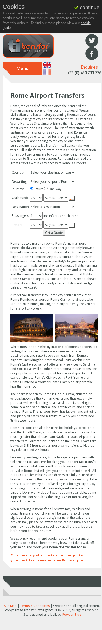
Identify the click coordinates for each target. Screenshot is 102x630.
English (47, 65)
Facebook (91, 53)
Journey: (18, 189)
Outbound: (20, 198)
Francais (47, 72)
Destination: (20, 207)
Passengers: (20, 216)
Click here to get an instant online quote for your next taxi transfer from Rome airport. (49, 557)
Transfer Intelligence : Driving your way (28, 46)
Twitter (91, 40)
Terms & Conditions (35, 606)
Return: (17, 225)
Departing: (19, 182)
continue (88, 7)
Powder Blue (71, 614)
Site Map (10, 606)
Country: (18, 172)
